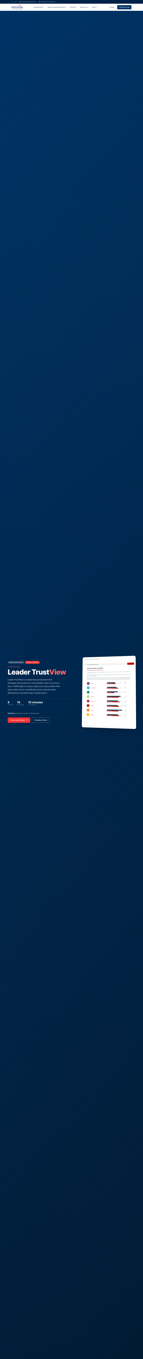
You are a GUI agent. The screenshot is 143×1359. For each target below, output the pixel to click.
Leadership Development (28, 2)
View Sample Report (18, 720)
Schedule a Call (124, 7)
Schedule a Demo (41, 720)
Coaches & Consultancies (48, 2)
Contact (111, 7)
